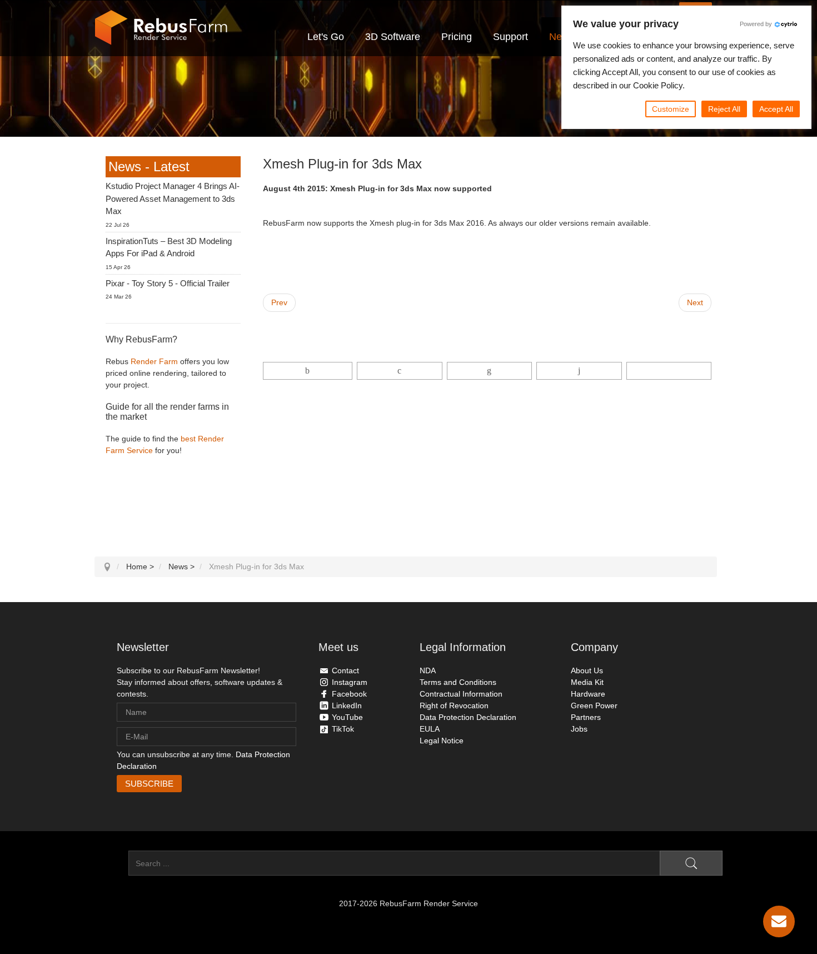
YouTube (347, 717)
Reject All (724, 109)
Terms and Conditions (458, 682)
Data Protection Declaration (468, 717)
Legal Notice (442, 740)
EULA (430, 728)
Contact (345, 670)
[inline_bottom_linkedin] (489, 371)
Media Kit (587, 682)
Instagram (349, 682)
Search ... (111, 863)
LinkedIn (347, 705)
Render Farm (154, 361)
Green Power (594, 705)
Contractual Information (461, 693)
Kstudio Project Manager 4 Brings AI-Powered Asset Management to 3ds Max (173, 198)
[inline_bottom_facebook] (308, 371)
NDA (428, 670)
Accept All (776, 109)
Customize (670, 109)
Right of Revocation (454, 705)
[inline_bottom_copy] (668, 371)
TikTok (343, 728)
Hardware (588, 693)
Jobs (579, 728)
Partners (586, 717)
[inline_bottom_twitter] (399, 371)
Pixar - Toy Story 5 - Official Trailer (168, 283)
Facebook (349, 693)
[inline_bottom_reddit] (578, 371)
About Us (587, 670)
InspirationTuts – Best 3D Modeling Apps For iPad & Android (169, 247)
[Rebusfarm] (161, 28)
